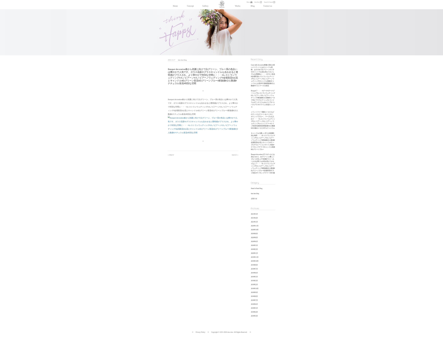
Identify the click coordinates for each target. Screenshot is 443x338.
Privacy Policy (200, 332)
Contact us (267, 6)
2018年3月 (254, 316)
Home (175, 6)
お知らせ (254, 198)
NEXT (234, 155)
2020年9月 (254, 233)
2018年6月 (254, 304)
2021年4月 (254, 218)
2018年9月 (254, 292)
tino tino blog (182, 60)
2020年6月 (254, 241)
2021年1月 (254, 222)
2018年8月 (254, 296)
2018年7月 (254, 300)
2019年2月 (254, 284)
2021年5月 (254, 214)
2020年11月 (255, 226)
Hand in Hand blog (256, 188)
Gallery (205, 6)
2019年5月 (254, 277)
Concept (190, 6)
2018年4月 (254, 312)
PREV (171, 155)
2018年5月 (254, 308)
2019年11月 (255, 257)
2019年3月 (254, 281)
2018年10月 (255, 288)
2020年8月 (254, 237)
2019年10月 (255, 261)
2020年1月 (254, 253)
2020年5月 (254, 245)
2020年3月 (254, 249)
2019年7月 (254, 269)
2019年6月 (254, 273)
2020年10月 (255, 230)
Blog (253, 6)
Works (237, 6)
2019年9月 (254, 265)
